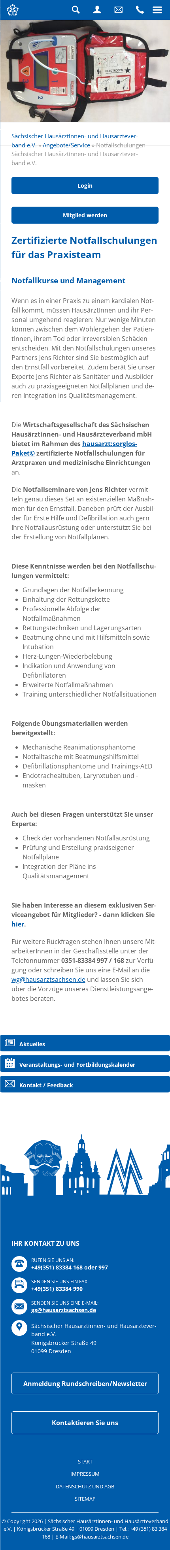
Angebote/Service (66, 145)
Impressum (85, 1473)
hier (17, 924)
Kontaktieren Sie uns (85, 1422)
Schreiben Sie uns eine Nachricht (118, 10)
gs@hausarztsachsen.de (63, 1310)
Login (97, 10)
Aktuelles (32, 1044)
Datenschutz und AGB (85, 1486)
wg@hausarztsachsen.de (48, 979)
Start (85, 1461)
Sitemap (85, 1498)
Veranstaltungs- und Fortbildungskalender (77, 1064)
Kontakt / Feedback (46, 1085)
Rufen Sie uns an (140, 10)
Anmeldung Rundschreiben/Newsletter (85, 1383)
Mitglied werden (85, 215)
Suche (76, 10)
